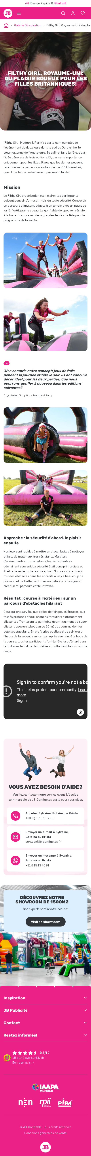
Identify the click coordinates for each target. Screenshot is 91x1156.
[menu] (19, 13)
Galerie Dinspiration (27, 25)
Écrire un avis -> (23, 1062)
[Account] (73, 13)
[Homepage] (8, 13)
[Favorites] (82, 13)
